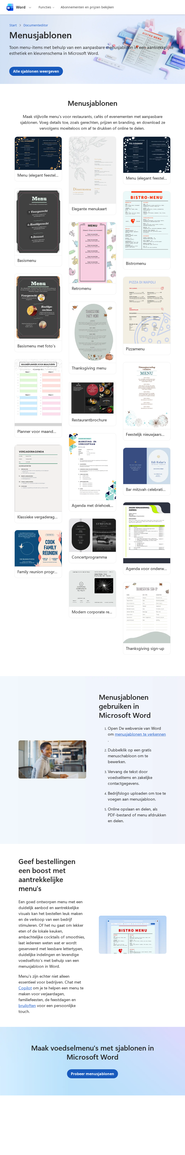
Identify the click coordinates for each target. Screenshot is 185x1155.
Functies (45, 7)
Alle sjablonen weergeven (36, 71)
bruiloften (27, 1005)
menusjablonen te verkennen (140, 734)
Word (20, 7)
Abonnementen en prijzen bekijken (87, 7)
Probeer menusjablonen (92, 1073)
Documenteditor (35, 25)
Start (13, 25)
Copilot (25, 988)
